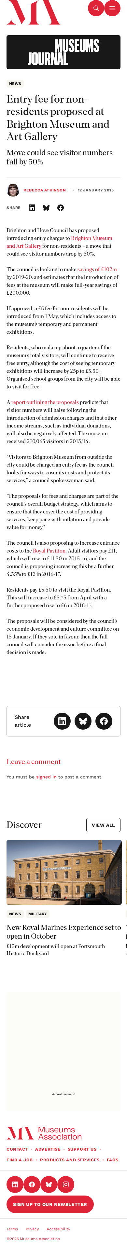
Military (37, 914)
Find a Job (20, 1159)
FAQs (113, 1159)
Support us (82, 1149)
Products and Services (70, 1159)
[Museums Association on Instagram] (65, 1184)
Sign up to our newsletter (50, 1204)
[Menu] (112, 8)
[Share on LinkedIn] (32, 208)
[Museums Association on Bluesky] (48, 1184)
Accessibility (58, 1229)
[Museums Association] (33, 8)
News (15, 83)
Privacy (32, 1229)
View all (103, 825)
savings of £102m (97, 269)
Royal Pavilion (49, 551)
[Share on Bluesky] (46, 208)
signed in (46, 776)
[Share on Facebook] (60, 208)
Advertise (47, 1149)
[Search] (96, 8)
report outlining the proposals (45, 402)
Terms (12, 1229)
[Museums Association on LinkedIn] (15, 1184)
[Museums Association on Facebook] (31, 1184)
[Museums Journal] (63, 52)
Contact (17, 1149)
